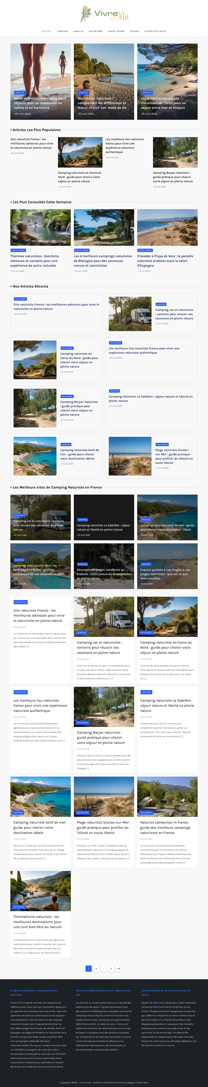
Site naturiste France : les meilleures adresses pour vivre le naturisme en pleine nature (31, 143)
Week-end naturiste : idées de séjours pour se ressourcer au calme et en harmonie (38, 103)
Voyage (134, 31)
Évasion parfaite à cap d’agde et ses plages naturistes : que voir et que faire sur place (165, 574)
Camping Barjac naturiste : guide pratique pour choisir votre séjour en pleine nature (173, 177)
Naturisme (96, 31)
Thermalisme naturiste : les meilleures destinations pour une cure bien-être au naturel (37, 922)
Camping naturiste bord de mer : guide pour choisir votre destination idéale (79, 454)
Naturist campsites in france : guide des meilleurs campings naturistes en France (165, 827)
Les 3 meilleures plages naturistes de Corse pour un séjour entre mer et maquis (163, 103)
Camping (62, 31)
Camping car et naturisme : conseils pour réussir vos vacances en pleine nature (174, 314)
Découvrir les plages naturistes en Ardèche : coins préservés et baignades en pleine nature (104, 574)
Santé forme (116, 31)
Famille (79, 31)
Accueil (47, 31)
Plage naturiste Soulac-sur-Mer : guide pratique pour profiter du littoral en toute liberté (104, 827)
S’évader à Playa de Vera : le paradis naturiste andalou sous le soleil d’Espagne (165, 261)
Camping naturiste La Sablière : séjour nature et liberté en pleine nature (167, 705)
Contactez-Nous (155, 31)
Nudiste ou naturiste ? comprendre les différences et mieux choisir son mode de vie (102, 103)
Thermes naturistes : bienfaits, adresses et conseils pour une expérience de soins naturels (34, 261)
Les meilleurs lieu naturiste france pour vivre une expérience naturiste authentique (40, 705)
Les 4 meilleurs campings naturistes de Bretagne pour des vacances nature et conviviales (103, 261)
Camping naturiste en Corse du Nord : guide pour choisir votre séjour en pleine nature (79, 177)
